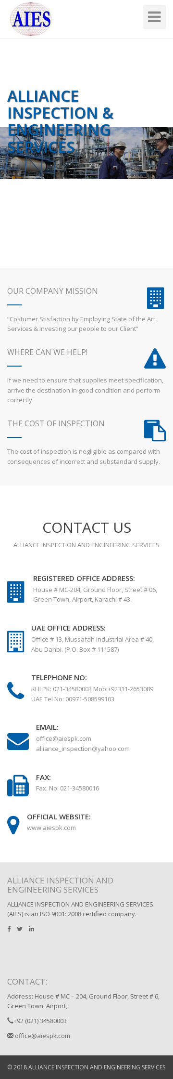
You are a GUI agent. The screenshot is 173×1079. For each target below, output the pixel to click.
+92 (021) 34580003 (40, 1020)
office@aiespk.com (41, 1035)
